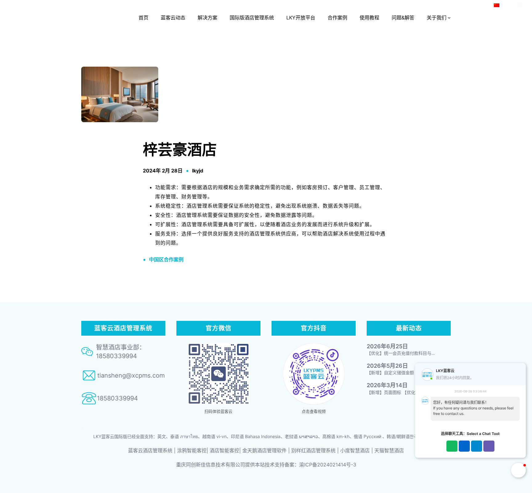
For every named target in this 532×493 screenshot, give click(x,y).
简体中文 (509, 5)
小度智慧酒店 (355, 450)
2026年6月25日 (387, 346)
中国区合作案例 (166, 259)
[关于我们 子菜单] (449, 17)
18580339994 (117, 398)
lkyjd (197, 171)
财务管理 (191, 196)
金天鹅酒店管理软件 (264, 450)
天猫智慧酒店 (389, 450)
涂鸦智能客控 (192, 450)
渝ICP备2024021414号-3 (327, 465)
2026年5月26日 (387, 365)
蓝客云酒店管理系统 (150, 450)
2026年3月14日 (387, 385)
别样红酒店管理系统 (313, 450)
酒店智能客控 (224, 450)
